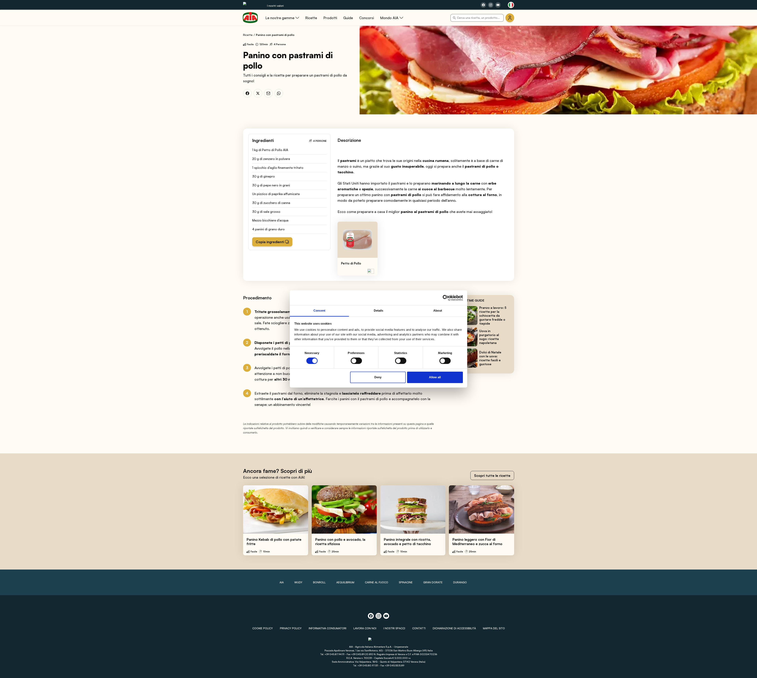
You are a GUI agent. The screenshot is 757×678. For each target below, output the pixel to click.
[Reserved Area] (509, 17)
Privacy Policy (291, 628)
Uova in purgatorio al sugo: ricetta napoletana (489, 337)
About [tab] (437, 310)
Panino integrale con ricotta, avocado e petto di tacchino (407, 541)
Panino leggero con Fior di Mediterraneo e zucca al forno (477, 541)
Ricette (248, 34)
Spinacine (406, 582)
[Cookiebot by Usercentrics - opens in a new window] (445, 298)
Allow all (435, 377)
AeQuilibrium (345, 582)
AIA (282, 582)
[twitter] (258, 93)
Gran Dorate (433, 582)
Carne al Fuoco (376, 582)
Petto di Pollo (351, 263)
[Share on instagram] (490, 5)
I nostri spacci (394, 628)
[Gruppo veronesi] (378, 640)
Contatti (419, 628)
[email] (268, 93)
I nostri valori (275, 5)
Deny (377, 377)
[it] (511, 5)
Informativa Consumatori (327, 628)
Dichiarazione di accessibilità (454, 628)
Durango (460, 582)
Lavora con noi (364, 628)
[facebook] (247, 93)
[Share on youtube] (498, 5)
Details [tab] (378, 310)
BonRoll (319, 582)
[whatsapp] (278, 93)
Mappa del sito (494, 628)
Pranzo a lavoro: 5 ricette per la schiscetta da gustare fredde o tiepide (492, 315)
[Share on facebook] (483, 5)
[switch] (356, 361)
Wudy (298, 582)
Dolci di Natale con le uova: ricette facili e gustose (490, 358)
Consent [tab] (319, 310)
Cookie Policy (262, 628)
